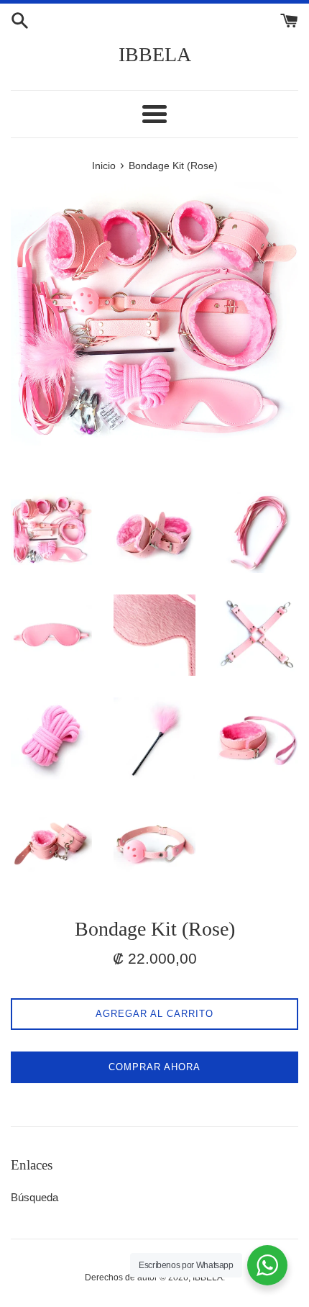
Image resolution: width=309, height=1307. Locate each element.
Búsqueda (34, 1197)
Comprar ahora (154, 1067)
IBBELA (155, 54)
